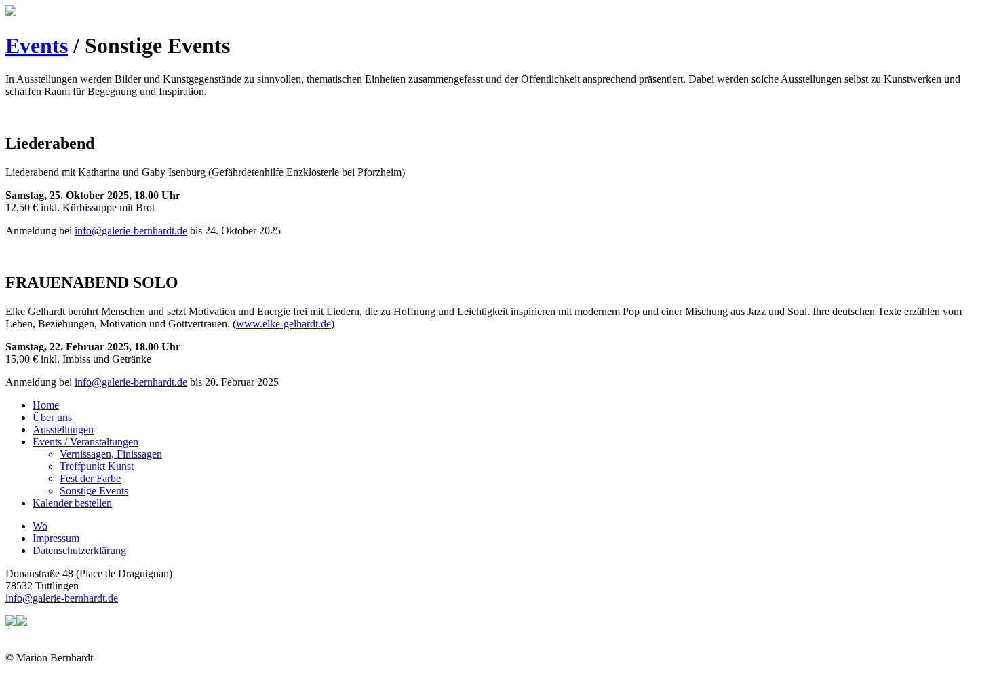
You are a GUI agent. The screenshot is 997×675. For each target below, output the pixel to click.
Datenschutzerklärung (79, 550)
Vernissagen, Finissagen (111, 454)
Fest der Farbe (90, 478)
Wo (40, 526)
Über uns (52, 417)
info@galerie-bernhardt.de (131, 230)
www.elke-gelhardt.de (283, 323)
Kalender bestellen (72, 503)
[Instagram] (21, 622)
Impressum (56, 538)
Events (36, 45)
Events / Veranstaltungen (85, 442)
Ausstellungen (63, 429)
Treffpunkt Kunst (97, 466)
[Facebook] (10, 622)
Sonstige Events (94, 490)
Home (46, 405)
